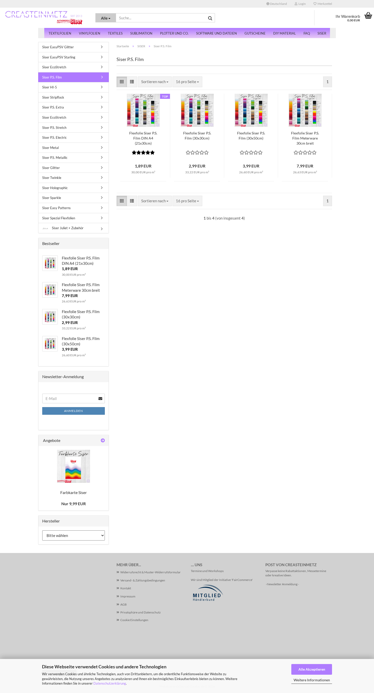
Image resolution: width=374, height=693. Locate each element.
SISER (322, 33)
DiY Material (284, 33)
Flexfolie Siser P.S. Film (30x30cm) (197, 135)
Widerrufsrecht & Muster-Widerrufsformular (150, 572)
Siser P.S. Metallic (54, 158)
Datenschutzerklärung (109, 683)
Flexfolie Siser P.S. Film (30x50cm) (251, 135)
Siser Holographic (55, 188)
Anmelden (73, 411)
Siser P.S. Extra (53, 107)
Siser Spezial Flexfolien (58, 218)
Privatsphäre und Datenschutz (140, 612)
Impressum (127, 596)
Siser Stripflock (53, 97)
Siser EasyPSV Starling (58, 57)
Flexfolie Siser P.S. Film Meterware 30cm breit (305, 138)
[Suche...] (210, 18)
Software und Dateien (216, 33)
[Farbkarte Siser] (73, 466)
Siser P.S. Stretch (54, 128)
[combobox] (155, 81)
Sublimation (141, 33)
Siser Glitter (51, 168)
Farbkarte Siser (73, 492)
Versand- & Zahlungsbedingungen (142, 580)
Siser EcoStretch (54, 67)
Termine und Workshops (207, 571)
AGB (123, 604)
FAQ (307, 33)
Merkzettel (324, 4)
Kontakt (125, 588)
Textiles (115, 33)
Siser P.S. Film (52, 77)
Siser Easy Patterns (56, 208)
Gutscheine (255, 33)
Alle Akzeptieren (311, 669)
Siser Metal (50, 148)
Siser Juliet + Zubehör (67, 228)
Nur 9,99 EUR (73, 503)
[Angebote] (103, 440)
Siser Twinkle (51, 178)
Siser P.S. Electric (54, 137)
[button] (277, 4)
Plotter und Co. (174, 33)
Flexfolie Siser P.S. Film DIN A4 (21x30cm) (143, 138)
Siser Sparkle (51, 198)
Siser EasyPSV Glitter (58, 47)
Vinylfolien (89, 33)
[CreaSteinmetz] (44, 18)
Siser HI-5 (49, 87)
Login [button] (301, 4)
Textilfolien (60, 33)
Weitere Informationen (312, 680)
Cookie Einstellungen (134, 620)
